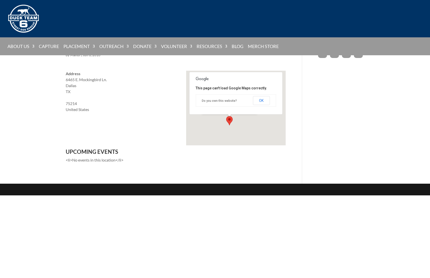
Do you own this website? (219, 101)
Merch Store (263, 46)
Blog (237, 46)
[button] (229, 120)
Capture (49, 46)
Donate (142, 46)
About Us (18, 46)
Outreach (111, 46)
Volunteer (174, 46)
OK (261, 101)
